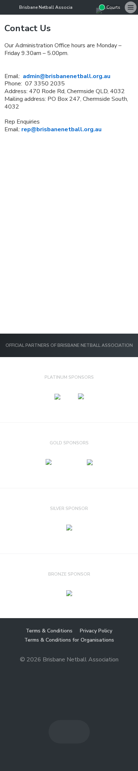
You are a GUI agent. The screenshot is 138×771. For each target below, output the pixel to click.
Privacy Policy (96, 630)
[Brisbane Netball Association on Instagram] (90, 7)
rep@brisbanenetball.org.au (61, 129)
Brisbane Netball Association (50, 7)
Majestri (69, 671)
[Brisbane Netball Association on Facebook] (78, 7)
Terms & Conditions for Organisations (69, 639)
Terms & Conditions (49, 630)
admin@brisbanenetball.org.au (66, 76)
